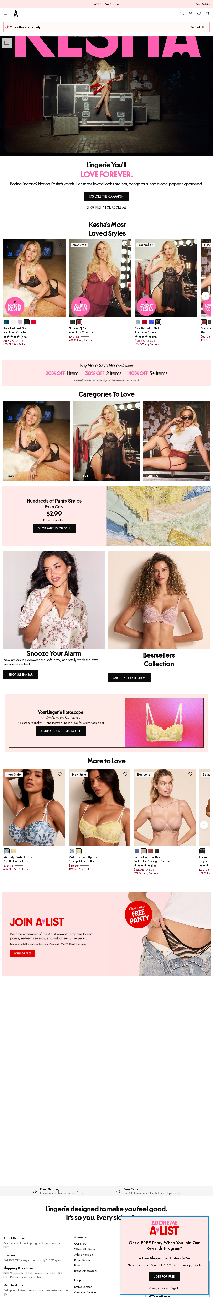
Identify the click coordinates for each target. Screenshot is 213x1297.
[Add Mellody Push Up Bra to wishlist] (60, 774)
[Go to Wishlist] (199, 13)
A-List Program (14, 1238)
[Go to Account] (190, 13)
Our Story (80, 1244)
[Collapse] (203, 1222)
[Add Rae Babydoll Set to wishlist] (192, 244)
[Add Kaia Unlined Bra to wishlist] (60, 244)
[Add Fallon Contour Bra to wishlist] (190, 774)
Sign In (175, 1288)
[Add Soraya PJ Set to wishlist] (126, 244)
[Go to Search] (182, 13)
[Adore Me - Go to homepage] (16, 13)
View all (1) (197, 27)
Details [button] (197, 1265)
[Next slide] (205, 296)
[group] (107, 296)
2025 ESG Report (85, 1249)
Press (77, 1265)
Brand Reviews (83, 1260)
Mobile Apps (13, 1285)
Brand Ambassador (85, 1271)
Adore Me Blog (83, 1255)
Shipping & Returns (18, 1268)
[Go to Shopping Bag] (207, 13)
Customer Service (85, 1292)
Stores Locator (83, 1287)
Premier (9, 1255)
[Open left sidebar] (6, 13)
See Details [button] (203, 4)
